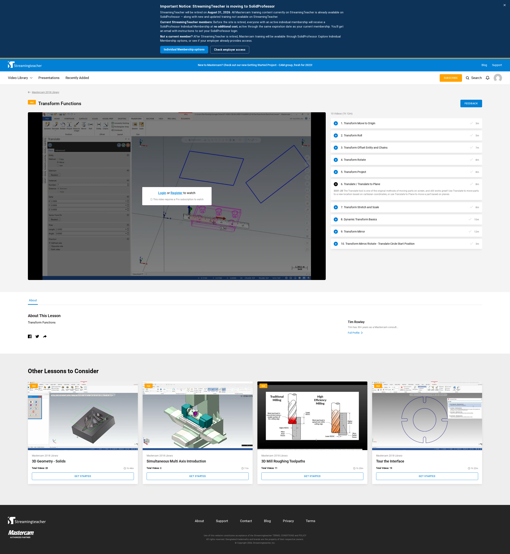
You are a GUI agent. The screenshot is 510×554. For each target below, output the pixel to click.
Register (176, 193)
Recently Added (77, 78)
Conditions (287, 535)
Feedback (471, 103)
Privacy (288, 521)
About (199, 521)
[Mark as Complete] (471, 123)
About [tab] (33, 300)
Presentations (49, 78)
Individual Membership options (184, 49)
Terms (310, 521)
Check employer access (229, 49)
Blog (484, 65)
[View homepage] (27, 519)
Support (497, 65)
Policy (302, 535)
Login (162, 193)
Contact (246, 521)
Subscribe (451, 78)
